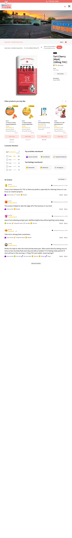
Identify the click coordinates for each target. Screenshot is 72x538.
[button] (65, 6)
